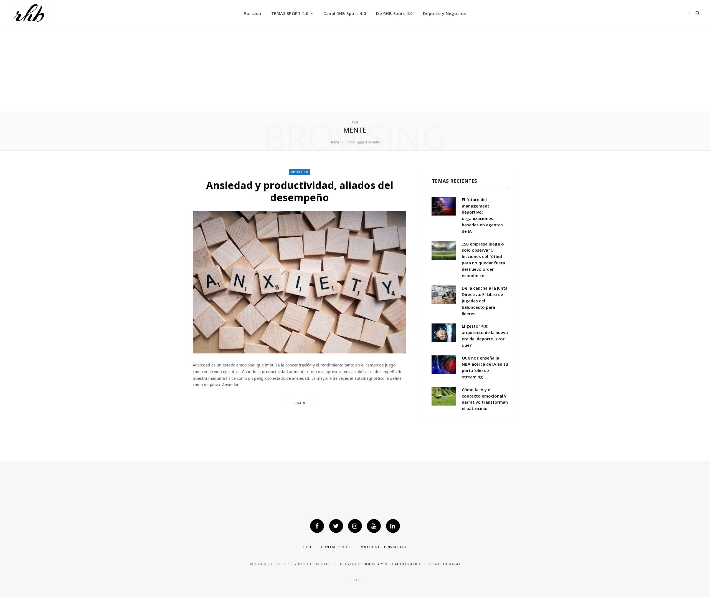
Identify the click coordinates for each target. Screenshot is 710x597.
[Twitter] (336, 526)
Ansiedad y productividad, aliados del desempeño (299, 191)
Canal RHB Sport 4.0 (344, 13)
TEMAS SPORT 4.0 (290, 13)
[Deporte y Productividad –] (30, 13)
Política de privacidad (383, 546)
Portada (252, 13)
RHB (307, 546)
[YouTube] (374, 526)
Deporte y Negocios (444, 13)
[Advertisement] (355, 70)
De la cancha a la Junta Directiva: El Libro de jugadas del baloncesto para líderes (485, 300)
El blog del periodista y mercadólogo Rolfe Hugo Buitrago (397, 564)
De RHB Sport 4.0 (394, 13)
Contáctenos (335, 546)
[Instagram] (355, 526)
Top (357, 580)
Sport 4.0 (299, 172)
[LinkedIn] (393, 526)
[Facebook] (317, 526)
